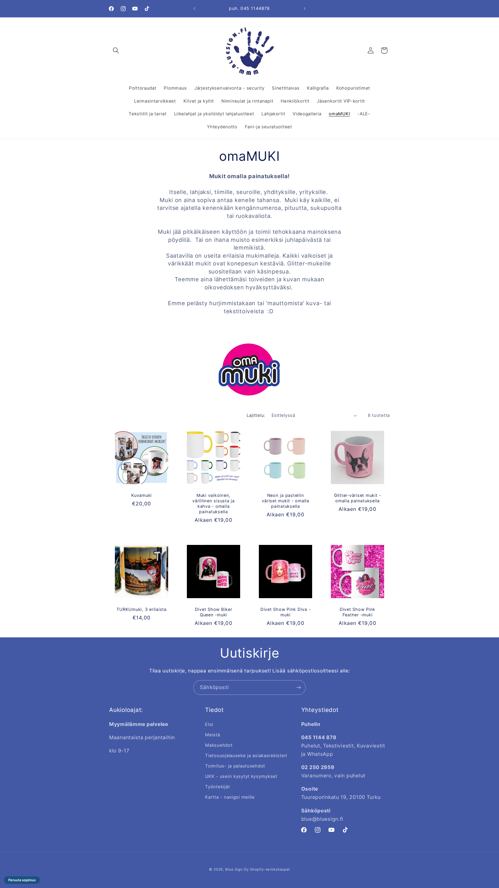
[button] (116, 50)
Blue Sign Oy (237, 869)
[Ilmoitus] (304, 9)
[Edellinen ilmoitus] (194, 9)
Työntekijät (217, 786)
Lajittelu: (256, 415)
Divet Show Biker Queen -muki (213, 612)
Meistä (212, 734)
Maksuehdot (218, 745)
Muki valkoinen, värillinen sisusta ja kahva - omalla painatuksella (213, 503)
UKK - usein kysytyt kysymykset (241, 776)
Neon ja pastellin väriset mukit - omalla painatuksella (285, 501)
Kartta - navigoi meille (230, 797)
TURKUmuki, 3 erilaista (141, 609)
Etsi (209, 724)
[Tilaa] (298, 687)
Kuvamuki (141, 495)
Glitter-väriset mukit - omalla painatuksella (357, 498)
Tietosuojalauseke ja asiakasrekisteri (246, 755)
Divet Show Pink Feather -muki (357, 612)
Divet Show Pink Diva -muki (285, 612)
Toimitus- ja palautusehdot (235, 766)
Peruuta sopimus (22, 880)
